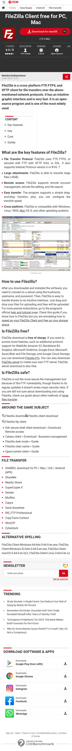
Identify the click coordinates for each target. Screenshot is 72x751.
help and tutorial (21, 312)
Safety (12, 142)
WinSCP (10, 523)
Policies (36, 736)
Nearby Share (13, 482)
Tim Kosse (25, 53)
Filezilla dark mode (16, 441)
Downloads (26, 7)
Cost (10, 136)
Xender (9, 492)
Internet (40, 7)
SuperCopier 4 (14, 487)
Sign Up (9, 733)
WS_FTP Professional (18, 513)
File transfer (55, 7)
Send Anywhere (14, 507)
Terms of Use (29, 733)
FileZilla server (11, 362)
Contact (62, 733)
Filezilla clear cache (17, 446)
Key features (15, 125)
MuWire (10, 497)
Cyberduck (11, 528)
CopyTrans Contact (17, 518)
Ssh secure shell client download (25, 427)
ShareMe (10, 477)
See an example (60, 579)
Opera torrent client (17, 451)
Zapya (9, 502)
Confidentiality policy (47, 733)
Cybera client (13, 436)
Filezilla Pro (32, 358)
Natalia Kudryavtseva (14, 75)
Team (17, 733)
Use (10, 131)
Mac (22, 210)
